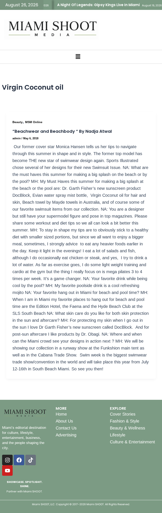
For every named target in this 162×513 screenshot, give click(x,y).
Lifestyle (117, 435)
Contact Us (66, 428)
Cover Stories (122, 414)
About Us (64, 421)
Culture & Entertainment (132, 442)
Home (61, 414)
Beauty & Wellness (127, 428)
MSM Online (33, 122)
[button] (78, 56)
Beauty (17, 122)
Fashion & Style (124, 421)
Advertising (66, 435)
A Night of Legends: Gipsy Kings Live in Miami (94, 5)
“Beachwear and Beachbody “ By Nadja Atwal (62, 131)
